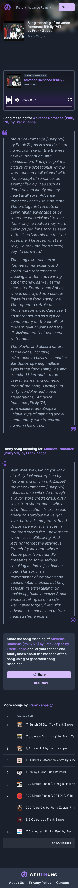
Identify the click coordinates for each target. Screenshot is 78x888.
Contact (62, 883)
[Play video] (9, 100)
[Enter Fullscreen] (70, 100)
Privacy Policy (40, 883)
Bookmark (41, 682)
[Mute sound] (16, 99)
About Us (16, 883)
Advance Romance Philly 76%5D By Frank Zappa (40, 8)
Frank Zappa (19, 8)
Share (41, 674)
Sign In (66, 7)
